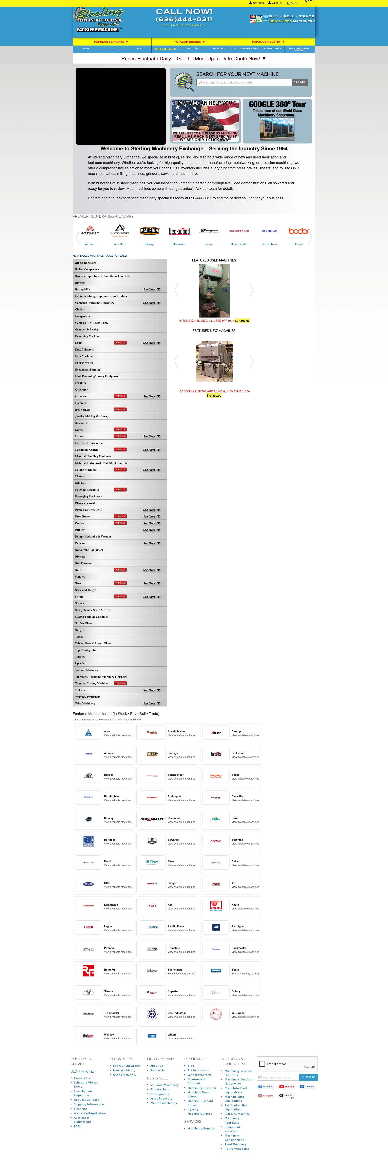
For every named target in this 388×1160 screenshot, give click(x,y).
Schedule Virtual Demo (86, 1084)
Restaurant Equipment (89, 550)
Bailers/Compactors (87, 269)
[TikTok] (287, 1096)
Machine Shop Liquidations (235, 1099)
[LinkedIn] (308, 1087)
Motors (79, 476)
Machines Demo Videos (199, 1094)
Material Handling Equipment (94, 456)
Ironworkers (100, 409)
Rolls (100, 570)
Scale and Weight (85, 590)
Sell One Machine (237, 1114)
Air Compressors (85, 262)
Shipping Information (89, 1104)
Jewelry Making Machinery (92, 416)
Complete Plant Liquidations (236, 1090)
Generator (81, 389)
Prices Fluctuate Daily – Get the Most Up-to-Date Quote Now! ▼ (194, 58)
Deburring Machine (87, 336)
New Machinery (124, 1070)
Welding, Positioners (87, 697)
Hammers (81, 403)
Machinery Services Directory (238, 1073)
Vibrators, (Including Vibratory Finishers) (101, 677)
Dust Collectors (84, 349)
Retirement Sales (237, 1148)
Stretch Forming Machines (91, 616)
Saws (100, 583)
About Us (156, 1066)
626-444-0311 (82, 1071)
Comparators (83, 316)
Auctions (192, 49)
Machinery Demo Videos (299, 49)
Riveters (80, 556)
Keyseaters (81, 423)
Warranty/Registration (90, 1113)
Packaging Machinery (88, 496)
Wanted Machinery (163, 1103)
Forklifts (80, 383)
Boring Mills (82, 289)
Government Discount (197, 1081)
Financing (219, 49)
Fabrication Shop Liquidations (237, 1107)
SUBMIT (300, 82)
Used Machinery (124, 1075)
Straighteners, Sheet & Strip (92, 610)
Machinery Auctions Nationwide (239, 1081)
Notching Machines (100, 490)
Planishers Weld (85, 503)
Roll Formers (83, 563)
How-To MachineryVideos (200, 1111)
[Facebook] (267, 1087)
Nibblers (80, 483)
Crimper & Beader (86, 329)
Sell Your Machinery (164, 1085)
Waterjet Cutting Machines (100, 683)
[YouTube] (287, 1087)
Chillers (80, 309)
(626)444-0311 (184, 20)
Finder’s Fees (159, 1089)
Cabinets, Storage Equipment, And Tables (101, 296)
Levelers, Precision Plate (90, 443)
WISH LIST (277, 3)
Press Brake (100, 516)
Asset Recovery (161, 1098)
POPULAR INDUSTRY (268, 41)
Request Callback (86, 1100)
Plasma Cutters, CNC (88, 510)
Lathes (100, 436)
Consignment (160, 1094)
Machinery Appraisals (232, 1120)
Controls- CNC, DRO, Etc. (91, 323)
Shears (100, 596)
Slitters (79, 603)
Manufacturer (272, 49)
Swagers (80, 630)
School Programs (200, 1075)
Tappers (80, 656)
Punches (80, 543)
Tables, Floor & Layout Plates (93, 643)
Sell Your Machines (245, 49)
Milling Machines (100, 469)
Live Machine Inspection (83, 1093)
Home (86, 49)
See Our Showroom (127, 1066)
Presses (100, 523)
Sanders (80, 576)
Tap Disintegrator (86, 650)
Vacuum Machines (86, 670)
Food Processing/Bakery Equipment (97, 376)
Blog (191, 1066)
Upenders (81, 663)
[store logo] (98, 20)
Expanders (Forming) (88, 369)
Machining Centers (100, 449)
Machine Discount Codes (200, 1103)
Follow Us (157, 1070)
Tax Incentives (198, 1070)
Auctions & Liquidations (82, 1120)
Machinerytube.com (202, 1088)
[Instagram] (267, 1096)
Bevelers (80, 282)
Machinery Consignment (234, 1137)
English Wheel (84, 363)
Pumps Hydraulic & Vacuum (93, 536)
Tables (79, 636)
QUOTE (295, 3)
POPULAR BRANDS (189, 41)
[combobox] (252, 82)
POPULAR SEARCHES (111, 41)
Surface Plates (84, 623)
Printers (80, 530)
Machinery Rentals (201, 1128)
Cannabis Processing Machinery (94, 303)
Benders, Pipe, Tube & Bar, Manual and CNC (103, 276)
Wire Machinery (85, 703)
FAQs (77, 1126)
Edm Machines (84, 356)
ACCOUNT (258, 3)
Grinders (100, 396)
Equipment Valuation (232, 1129)
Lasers (100, 429)
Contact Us (82, 1078)
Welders (80, 690)
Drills (100, 343)
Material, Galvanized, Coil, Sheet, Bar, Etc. (101, 463)
